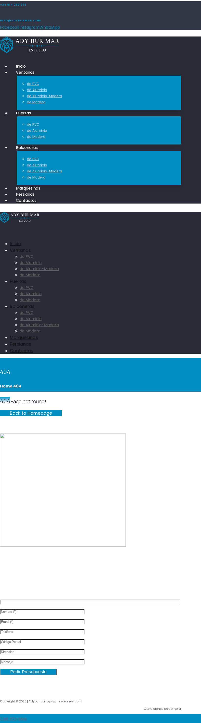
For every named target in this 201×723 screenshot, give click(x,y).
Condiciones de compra (162, 709)
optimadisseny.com (66, 701)
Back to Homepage (31, 413)
